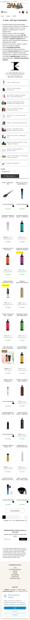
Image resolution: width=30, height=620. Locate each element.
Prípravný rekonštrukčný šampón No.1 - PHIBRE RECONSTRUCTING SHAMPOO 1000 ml (22, 284)
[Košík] (27, 12)
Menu (5, 12)
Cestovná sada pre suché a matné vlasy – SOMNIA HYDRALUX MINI (8, 349)
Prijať (15, 608)
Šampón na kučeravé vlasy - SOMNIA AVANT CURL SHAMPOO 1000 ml (8, 316)
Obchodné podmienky (15, 569)
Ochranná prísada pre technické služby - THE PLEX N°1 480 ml (8, 414)
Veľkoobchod (15, 576)
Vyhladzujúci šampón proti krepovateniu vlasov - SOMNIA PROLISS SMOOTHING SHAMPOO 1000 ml (22, 316)
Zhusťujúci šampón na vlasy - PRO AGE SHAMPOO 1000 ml (22, 381)
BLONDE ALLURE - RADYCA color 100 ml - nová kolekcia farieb (8, 480)
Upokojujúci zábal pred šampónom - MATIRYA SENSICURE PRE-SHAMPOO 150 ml (8, 217)
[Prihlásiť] (23, 12)
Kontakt (15, 573)
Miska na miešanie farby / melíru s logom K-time (22, 480)
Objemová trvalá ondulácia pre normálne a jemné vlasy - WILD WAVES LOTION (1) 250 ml (7, 382)
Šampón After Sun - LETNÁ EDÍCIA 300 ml (22, 446)
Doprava (15, 571)
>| (26, 517)
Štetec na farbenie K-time (8, 183)
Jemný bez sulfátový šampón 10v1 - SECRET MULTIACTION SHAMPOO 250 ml (7, 448)
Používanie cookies (15, 578)
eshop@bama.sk (6, 1)
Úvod (2, 16)
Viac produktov (15, 511)
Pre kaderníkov (15, 574)
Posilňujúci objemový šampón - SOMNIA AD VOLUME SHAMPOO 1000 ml (22, 217)
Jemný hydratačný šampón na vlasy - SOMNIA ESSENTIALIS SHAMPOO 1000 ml (22, 349)
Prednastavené (6, 171)
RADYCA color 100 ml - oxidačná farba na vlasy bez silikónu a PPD (22, 184)
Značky (8, 16)
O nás (15, 567)
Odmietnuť (15, 614)
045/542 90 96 (15, 2)
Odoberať (23, 539)
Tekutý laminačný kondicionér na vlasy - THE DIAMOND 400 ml (8, 283)
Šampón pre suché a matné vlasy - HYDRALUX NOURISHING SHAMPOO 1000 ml (7, 251)
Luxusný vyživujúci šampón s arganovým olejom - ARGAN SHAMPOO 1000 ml (22, 414)
